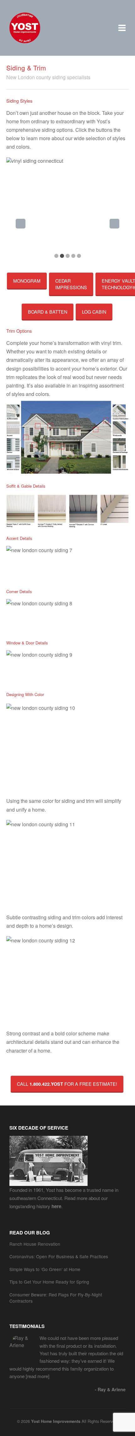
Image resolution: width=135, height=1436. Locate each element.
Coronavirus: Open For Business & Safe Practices (58, 1256)
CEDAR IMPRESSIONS (71, 283)
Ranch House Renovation (34, 1244)
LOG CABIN (94, 311)
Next (114, 223)
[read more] (36, 1376)
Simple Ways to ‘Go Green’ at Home (44, 1269)
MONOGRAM (26, 280)
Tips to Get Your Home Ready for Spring (49, 1282)
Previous (20, 223)
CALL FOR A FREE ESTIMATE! (67, 1083)
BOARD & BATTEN (47, 311)
